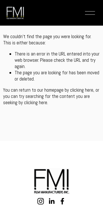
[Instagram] (40, 201)
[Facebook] (62, 201)
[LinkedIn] (51, 201)
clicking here (81, 90)
